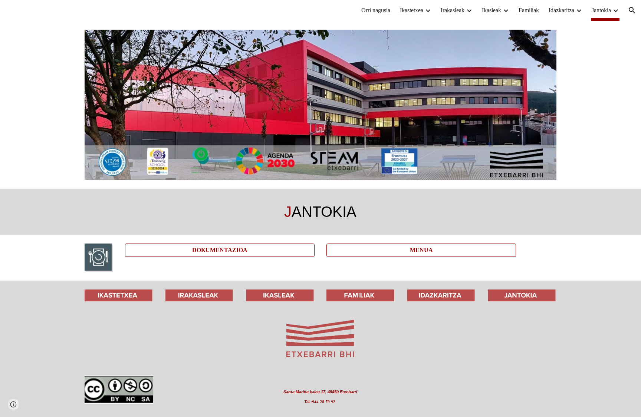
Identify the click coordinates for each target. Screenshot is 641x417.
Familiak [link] (529, 10)
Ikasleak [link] (491, 10)
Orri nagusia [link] (375, 10)
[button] (632, 10)
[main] (320, 212)
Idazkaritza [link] (561, 10)
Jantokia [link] (601, 10)
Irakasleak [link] (452, 10)
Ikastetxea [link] (411, 10)
